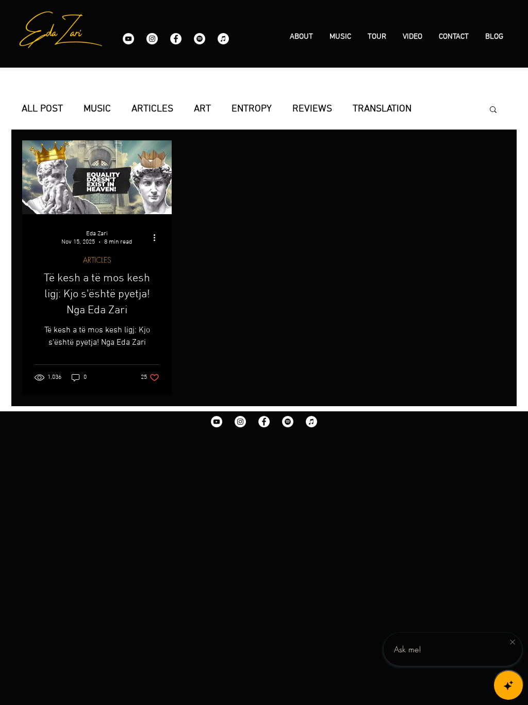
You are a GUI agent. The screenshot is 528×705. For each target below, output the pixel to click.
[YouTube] (128, 38)
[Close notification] (512, 642)
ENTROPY (252, 109)
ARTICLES (152, 109)
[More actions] (158, 237)
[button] (493, 110)
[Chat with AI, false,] (508, 685)
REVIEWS (312, 109)
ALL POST (42, 109)
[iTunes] (223, 38)
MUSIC (97, 109)
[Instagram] (152, 38)
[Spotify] (199, 38)
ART (202, 109)
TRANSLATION (382, 109)
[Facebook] (176, 38)
